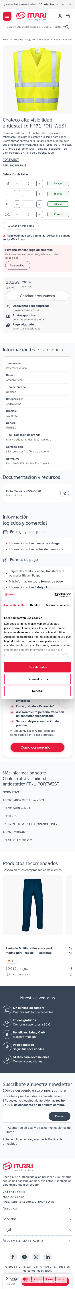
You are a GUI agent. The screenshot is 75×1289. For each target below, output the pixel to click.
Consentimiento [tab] (14, 605)
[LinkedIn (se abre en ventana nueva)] (47, 1257)
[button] (37, 79)
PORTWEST (11, 159)
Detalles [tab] (35, 605)
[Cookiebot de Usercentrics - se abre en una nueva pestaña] (55, 595)
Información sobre (34, 543)
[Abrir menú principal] (7, 16)
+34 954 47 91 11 (14, 1192)
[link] (60, 16)
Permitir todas (38, 667)
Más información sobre (36, 581)
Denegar (37, 690)
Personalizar (35, 678)
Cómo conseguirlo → (38, 747)
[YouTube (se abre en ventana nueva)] (24, 1257)
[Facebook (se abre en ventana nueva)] (12, 1257)
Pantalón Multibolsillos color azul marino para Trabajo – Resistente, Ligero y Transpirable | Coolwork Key (31, 951)
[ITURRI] (31, 16)
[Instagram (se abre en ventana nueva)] (36, 1257)
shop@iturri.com (13, 1196)
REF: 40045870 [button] (13, 165)
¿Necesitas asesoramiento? (37, 4)
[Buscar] (67, 26)
